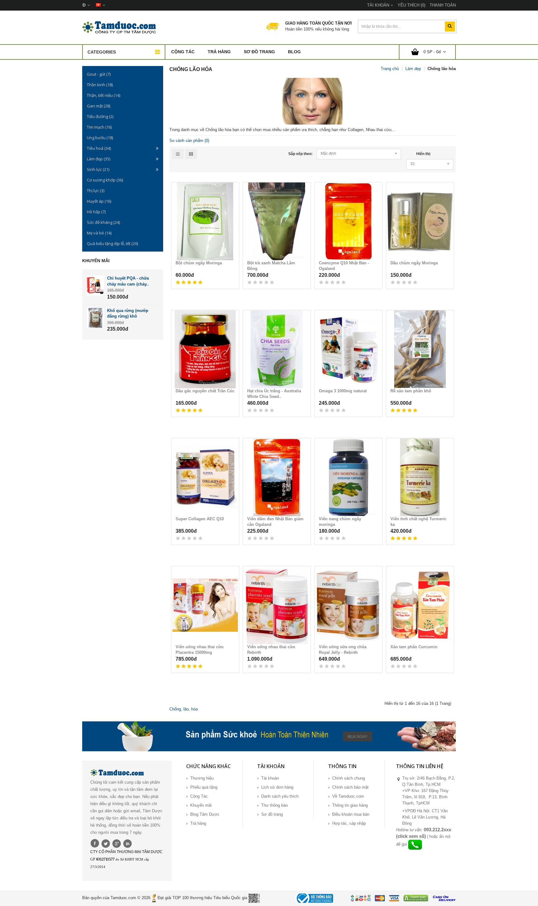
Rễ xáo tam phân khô (410, 391)
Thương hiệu (202, 778)
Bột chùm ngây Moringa (199, 263)
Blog (294, 51)
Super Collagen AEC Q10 (200, 519)
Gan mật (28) (98, 106)
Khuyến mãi (201, 805)
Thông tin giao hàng (350, 805)
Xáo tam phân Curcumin (413, 646)
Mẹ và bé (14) (99, 233)
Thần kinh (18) (100, 84)
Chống (175, 709)
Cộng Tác (183, 51)
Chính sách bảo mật (350, 787)
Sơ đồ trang (259, 51)
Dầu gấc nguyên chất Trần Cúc (205, 391)
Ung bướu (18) (100, 137)
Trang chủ (390, 68)
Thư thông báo (274, 805)
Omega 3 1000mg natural (343, 391)
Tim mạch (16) (99, 127)
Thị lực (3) (95, 190)
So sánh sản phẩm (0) (189, 140)
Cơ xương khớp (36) (105, 180)
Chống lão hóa (441, 68)
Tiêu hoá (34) (99, 148)
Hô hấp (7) (96, 212)
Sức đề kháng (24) (103, 222)
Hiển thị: (423, 154)
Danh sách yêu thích (280, 796)
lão (186, 709)
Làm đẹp (413, 68)
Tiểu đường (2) (100, 116)
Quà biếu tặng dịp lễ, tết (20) (112, 243)
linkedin (127, 843)
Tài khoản (270, 778)
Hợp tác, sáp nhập (349, 823)
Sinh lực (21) (98, 169)
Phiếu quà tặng (203, 787)
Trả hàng (219, 51)
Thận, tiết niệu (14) (103, 95)
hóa (194, 709)
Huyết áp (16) (99, 201)
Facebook (95, 843)
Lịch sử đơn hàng (277, 787)
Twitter (106, 843)
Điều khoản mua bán (350, 814)
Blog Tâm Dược (204, 814)
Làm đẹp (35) (98, 159)
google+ (116, 843)
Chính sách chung (348, 778)
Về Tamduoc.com (348, 796)
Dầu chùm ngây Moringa (414, 263)
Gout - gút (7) (99, 74)
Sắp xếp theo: (300, 154)
